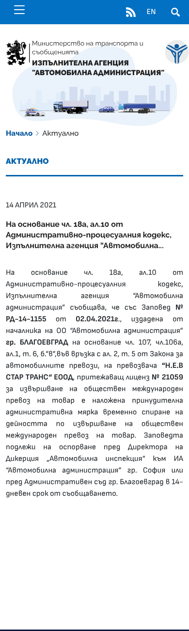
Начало (19, 133)
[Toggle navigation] (19, 9)
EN (151, 12)
